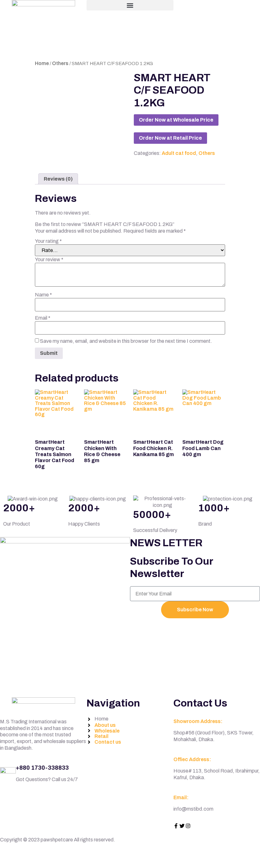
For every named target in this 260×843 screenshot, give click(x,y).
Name (43, 294)
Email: (181, 797)
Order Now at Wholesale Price (176, 120)
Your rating (48, 241)
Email (42, 318)
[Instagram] (188, 825)
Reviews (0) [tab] (58, 179)
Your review (49, 259)
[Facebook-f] (176, 825)
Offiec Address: (192, 759)
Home (42, 63)
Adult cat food (179, 153)
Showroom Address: (198, 721)
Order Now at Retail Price (170, 138)
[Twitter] (182, 825)
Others (60, 63)
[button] (130, 5)
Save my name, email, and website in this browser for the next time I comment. (126, 341)
